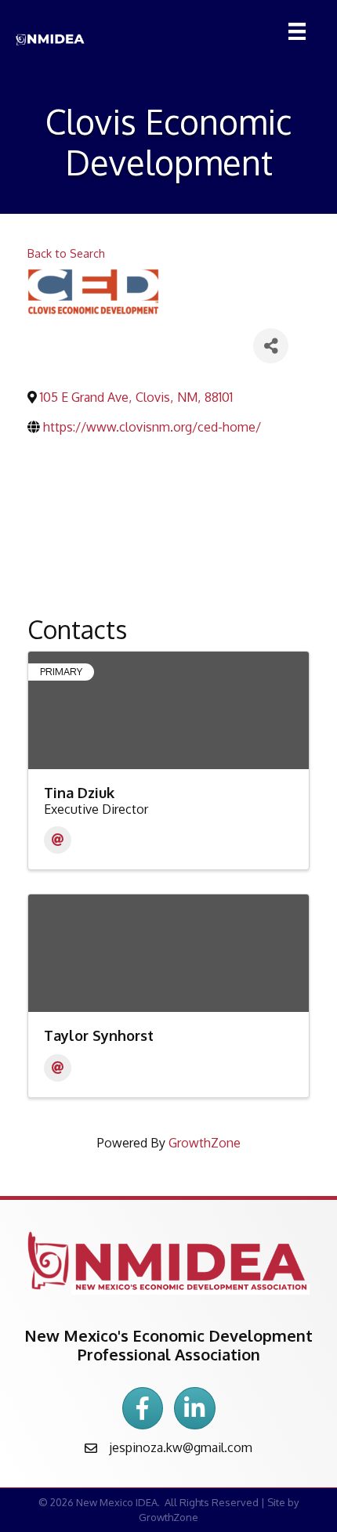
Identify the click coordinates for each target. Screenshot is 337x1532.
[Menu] (293, 31)
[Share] (270, 345)
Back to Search (66, 253)
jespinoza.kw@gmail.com (180, 1447)
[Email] (57, 840)
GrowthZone (204, 1143)
